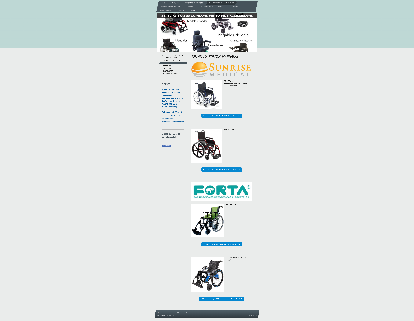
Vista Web (253, 315)
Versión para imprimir (167, 313)
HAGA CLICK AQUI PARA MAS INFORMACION (221, 116)
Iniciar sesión (251, 313)
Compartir (167, 146)
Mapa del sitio (182, 313)
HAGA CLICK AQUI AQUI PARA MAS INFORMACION (221, 299)
